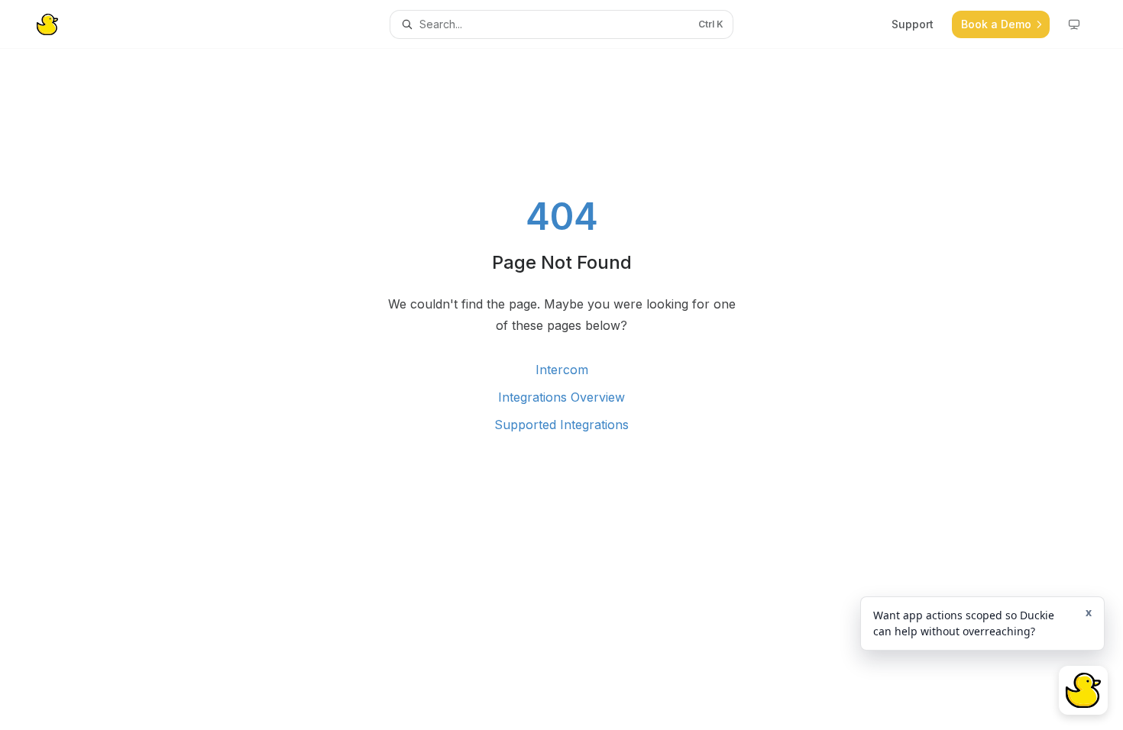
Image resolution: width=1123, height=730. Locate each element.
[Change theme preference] (1074, 24)
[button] (982, 623)
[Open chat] (1083, 690)
